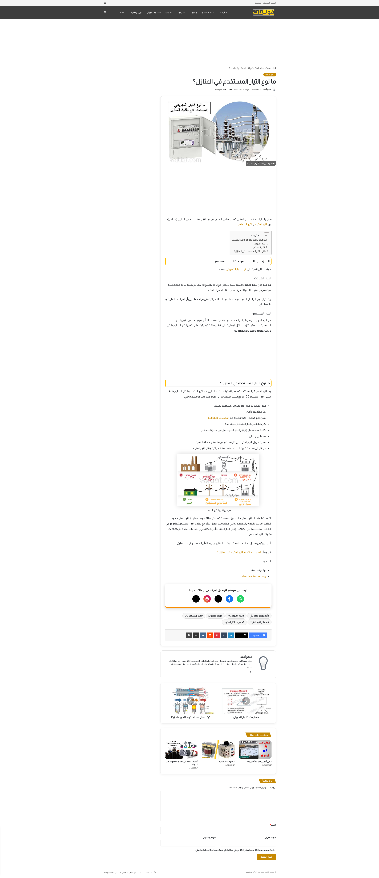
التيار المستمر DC (193, 615)
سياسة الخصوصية (111, 872)
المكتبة (123, 12)
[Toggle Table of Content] (265, 234)
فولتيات (249, 872)
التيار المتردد (260, 224)
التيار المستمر (245, 224)
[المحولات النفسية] (218, 749)
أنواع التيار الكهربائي (236, 269)
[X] (218, 599)
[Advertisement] (189, 43)
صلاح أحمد (267, 90)
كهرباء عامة (261, 68)
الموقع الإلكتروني (209, 837)
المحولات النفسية (227, 761)
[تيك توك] (196, 599)
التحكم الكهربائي (154, 12)
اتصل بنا (123, 872)
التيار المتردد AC (235, 615)
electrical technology (254, 576)
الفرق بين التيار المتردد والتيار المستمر (249, 239)
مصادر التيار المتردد (259, 622)
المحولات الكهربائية (218, 417)
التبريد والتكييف (136, 12)
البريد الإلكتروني (269, 837)
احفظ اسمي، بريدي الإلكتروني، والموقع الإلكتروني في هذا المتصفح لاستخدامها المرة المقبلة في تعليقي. (234, 850)
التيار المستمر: (259, 247)
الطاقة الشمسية (208, 12)
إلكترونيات (181, 12)
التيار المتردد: (259, 244)
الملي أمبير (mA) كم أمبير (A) (259, 761)
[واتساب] (240, 599)
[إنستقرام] (207, 599)
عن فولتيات (131, 872)
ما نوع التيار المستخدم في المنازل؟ (250, 251)
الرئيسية (223, 12)
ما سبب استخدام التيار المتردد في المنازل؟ (239, 552)
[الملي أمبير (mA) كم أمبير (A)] (255, 749)
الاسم (273, 825)
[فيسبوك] (229, 599)
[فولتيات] (263, 12)
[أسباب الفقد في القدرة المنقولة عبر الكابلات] (181, 749)
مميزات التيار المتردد (233, 622)
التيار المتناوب (214, 615)
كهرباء (169, 12)
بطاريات (193, 12)
